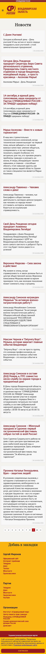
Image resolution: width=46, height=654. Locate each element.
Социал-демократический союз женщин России (16, 622)
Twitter (6, 568)
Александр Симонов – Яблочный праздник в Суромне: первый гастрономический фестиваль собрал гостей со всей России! (23, 442)
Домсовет (7, 626)
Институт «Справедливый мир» (16, 612)
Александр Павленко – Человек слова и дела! (23, 200)
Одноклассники (9, 573)
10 (37, 530)
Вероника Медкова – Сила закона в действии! (23, 275)
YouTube (6, 598)
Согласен (23, 651)
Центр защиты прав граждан (15, 614)
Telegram (7, 563)
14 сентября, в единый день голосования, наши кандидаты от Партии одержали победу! (23, 107)
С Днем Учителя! (23, 42)
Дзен (5, 566)
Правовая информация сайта (25, 645)
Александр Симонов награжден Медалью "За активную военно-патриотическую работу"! (23, 313)
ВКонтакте (7, 571)
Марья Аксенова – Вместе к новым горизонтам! (23, 153)
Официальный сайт (11, 559)
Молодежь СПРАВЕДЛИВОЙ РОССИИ (14, 618)
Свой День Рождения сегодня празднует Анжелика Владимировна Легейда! (23, 238)
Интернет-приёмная (11, 561)
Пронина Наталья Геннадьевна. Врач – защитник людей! (23, 496)
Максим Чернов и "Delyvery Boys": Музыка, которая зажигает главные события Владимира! (23, 351)
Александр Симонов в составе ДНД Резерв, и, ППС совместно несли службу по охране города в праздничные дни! (23, 394)
